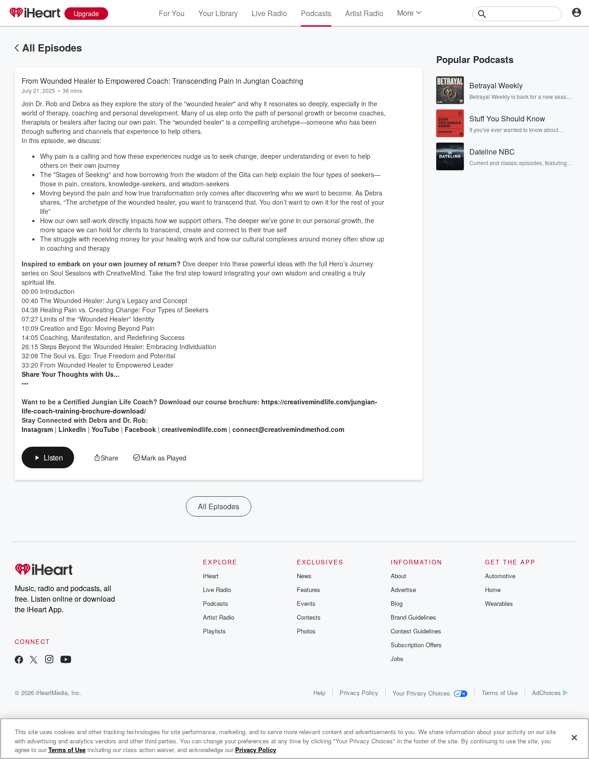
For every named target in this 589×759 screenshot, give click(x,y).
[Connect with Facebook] (19, 660)
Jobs (397, 658)
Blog (397, 603)
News (304, 575)
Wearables (499, 603)
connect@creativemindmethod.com (288, 429)
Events (306, 603)
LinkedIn (72, 429)
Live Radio (269, 13)
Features (308, 589)
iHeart (211, 575)
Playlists (214, 631)
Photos (306, 631)
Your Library (218, 13)
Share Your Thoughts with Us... (70, 374)
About (398, 575)
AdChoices (546, 692)
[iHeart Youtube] (65, 660)
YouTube (105, 429)
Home (493, 589)
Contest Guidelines (416, 631)
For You (172, 13)
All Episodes (52, 47)
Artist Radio (364, 13)
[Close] (574, 737)
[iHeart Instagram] (49, 660)
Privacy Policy (359, 692)
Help (319, 692)
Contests (309, 617)
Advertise (403, 589)
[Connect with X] (33, 660)
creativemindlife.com (194, 429)
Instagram (37, 429)
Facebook (140, 429)
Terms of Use (500, 692)
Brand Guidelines (413, 617)
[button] (48, 457)
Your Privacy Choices (421, 693)
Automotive (500, 575)
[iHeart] (34, 13)
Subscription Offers (416, 644)
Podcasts (316, 13)
